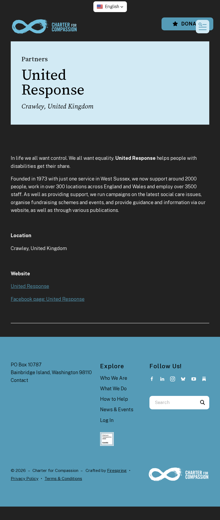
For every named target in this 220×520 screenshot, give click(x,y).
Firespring (117, 470)
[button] (110, 7)
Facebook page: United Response (48, 299)
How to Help (114, 399)
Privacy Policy (24, 478)
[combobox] (172, 402)
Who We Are (113, 378)
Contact (19, 380)
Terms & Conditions (63, 478)
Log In (106, 420)
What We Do (113, 388)
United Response (30, 286)
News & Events (116, 409)
